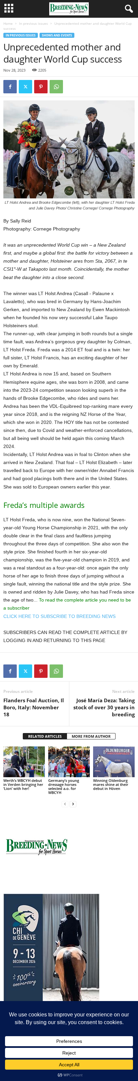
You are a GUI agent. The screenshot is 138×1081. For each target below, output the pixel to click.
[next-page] (73, 803)
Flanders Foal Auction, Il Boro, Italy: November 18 (33, 707)
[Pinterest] (41, 86)
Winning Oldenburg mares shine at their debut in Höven (110, 784)
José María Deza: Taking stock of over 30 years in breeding (104, 707)
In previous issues (33, 23)
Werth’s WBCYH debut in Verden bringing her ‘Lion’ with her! (23, 784)
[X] (25, 86)
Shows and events (57, 35)
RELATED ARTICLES (45, 736)
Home (8, 23)
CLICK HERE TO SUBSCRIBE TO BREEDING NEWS (59, 616)
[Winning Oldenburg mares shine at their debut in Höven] (114, 762)
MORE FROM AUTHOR (91, 736)
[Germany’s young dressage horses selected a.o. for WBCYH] (69, 762)
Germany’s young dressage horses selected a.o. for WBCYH (63, 786)
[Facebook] (10, 86)
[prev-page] (65, 803)
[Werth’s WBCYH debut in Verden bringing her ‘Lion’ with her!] (24, 762)
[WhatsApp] (56, 86)
